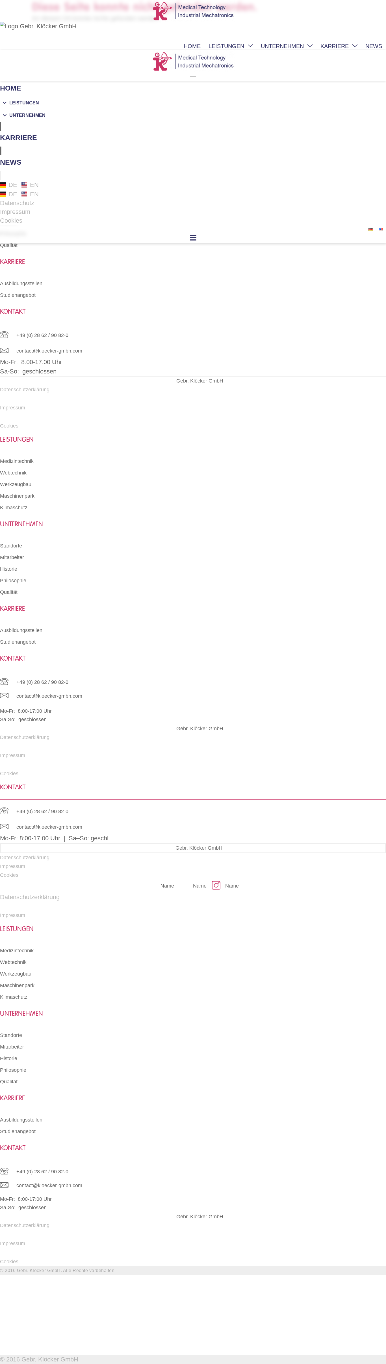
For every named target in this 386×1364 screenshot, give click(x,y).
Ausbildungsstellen (21, 283)
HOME (192, 46)
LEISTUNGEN (226, 46)
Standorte (11, 546)
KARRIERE (334, 46)
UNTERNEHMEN (282, 46)
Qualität (9, 245)
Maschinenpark (17, 496)
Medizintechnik (17, 461)
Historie (8, 569)
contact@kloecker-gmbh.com (49, 351)
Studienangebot (18, 295)
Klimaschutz (13, 507)
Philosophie (13, 580)
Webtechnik (13, 473)
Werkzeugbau (15, 484)
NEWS (373, 46)
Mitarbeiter (12, 557)
